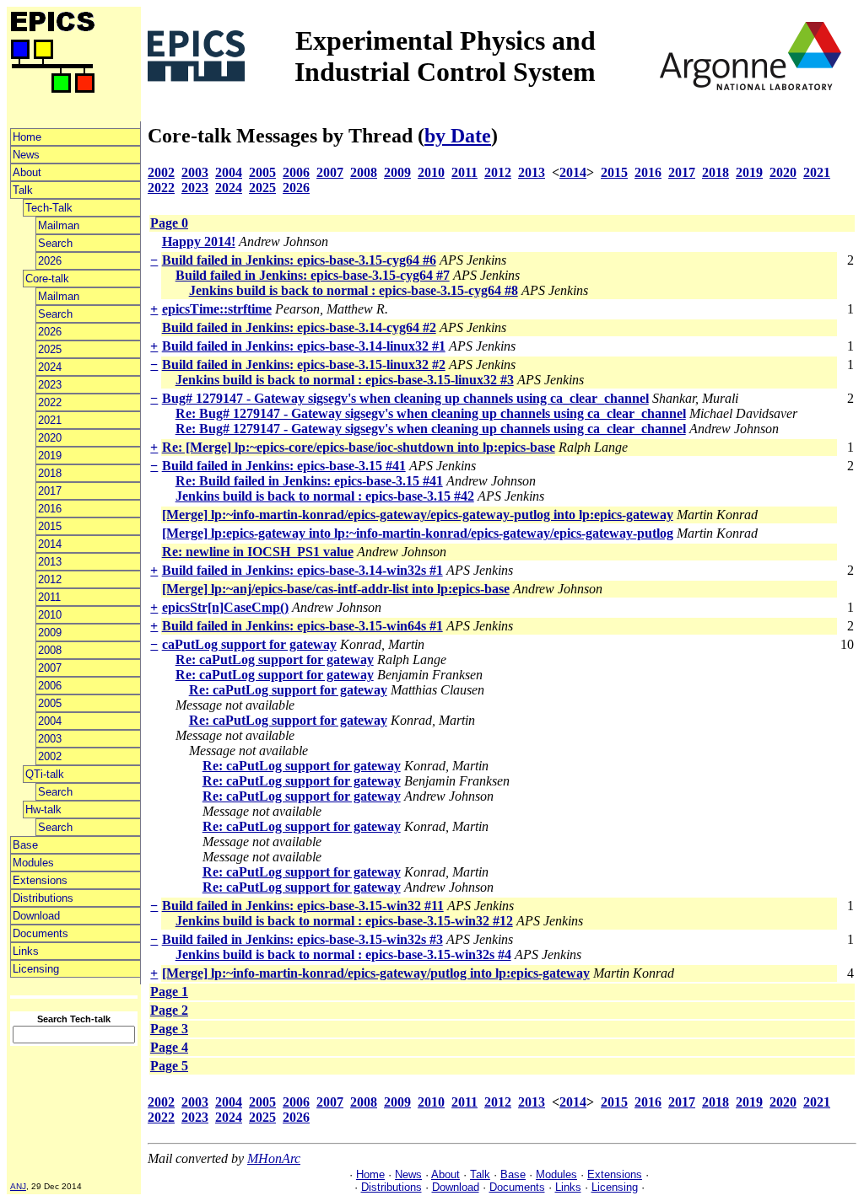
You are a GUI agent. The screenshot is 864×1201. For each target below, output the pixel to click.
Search (55, 243)
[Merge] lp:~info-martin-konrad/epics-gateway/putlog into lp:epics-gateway (376, 973)
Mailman (58, 225)
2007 (50, 668)
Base (25, 845)
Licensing (36, 968)
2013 (50, 561)
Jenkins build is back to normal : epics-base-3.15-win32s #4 (343, 954)
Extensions (40, 880)
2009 (50, 632)
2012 (50, 579)
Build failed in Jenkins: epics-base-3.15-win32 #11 (303, 905)
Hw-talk (43, 809)
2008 (50, 650)
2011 (49, 597)
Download (36, 915)
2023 (50, 384)
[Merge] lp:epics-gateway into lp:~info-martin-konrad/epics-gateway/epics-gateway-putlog (417, 533)
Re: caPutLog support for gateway (275, 659)
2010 (50, 615)
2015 (50, 526)
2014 (50, 544)
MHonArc (273, 1158)
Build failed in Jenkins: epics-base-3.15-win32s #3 (302, 939)
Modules (33, 862)
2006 (50, 685)
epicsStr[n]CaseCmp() (225, 607)
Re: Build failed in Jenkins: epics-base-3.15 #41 (309, 481)
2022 (50, 402)
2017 (50, 491)
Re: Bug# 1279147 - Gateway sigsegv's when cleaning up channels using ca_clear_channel (431, 413)
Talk (23, 190)
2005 (50, 703)
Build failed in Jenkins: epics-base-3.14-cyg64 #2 (299, 327)
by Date (457, 136)
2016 (50, 508)
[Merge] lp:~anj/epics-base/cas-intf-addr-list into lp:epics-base (336, 589)
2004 (50, 721)
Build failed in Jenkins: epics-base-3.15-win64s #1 (302, 626)
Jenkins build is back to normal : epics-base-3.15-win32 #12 (344, 921)
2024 (50, 367)
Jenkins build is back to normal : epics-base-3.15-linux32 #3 (345, 380)
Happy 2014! (198, 241)
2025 (50, 349)
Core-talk (47, 278)
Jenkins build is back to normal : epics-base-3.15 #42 (325, 496)
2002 (50, 756)
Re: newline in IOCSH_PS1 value (258, 551)
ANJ (18, 1186)
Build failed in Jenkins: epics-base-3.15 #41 (284, 465)
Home (27, 137)
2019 (50, 455)
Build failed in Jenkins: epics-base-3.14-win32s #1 (302, 570)
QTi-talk (44, 774)
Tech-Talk (49, 207)
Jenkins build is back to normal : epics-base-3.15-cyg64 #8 (353, 290)
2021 (50, 420)
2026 (50, 261)
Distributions (43, 898)
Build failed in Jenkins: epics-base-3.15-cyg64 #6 (299, 260)
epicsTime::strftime (217, 309)
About (27, 172)
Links (26, 951)
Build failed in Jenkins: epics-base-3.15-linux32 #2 (304, 364)
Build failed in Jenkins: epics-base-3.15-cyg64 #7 (313, 275)
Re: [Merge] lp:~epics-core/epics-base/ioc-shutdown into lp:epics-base (358, 447)
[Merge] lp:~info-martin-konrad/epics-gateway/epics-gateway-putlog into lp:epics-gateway (417, 514)
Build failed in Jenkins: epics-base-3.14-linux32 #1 (304, 346)
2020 (50, 438)
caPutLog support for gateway (249, 644)
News (26, 154)
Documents (40, 933)
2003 (50, 738)
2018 (50, 473)
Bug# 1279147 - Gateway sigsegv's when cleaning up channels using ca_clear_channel (405, 398)
